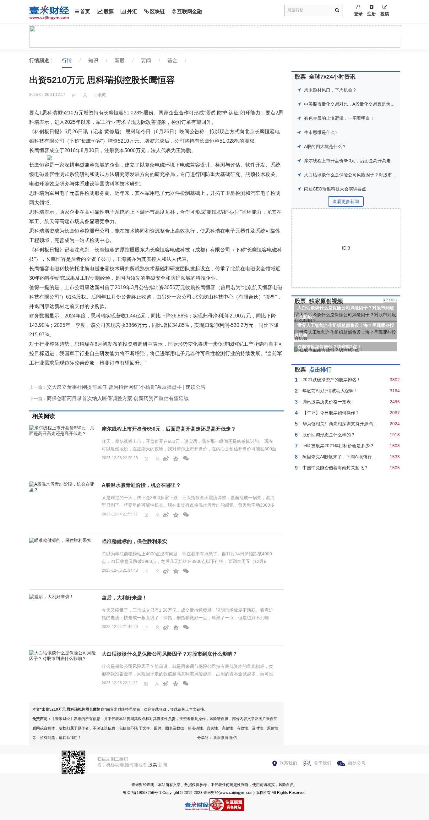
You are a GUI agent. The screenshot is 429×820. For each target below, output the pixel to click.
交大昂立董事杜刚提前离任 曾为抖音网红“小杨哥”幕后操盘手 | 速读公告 (126, 387)
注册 (371, 13)
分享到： (204, 737)
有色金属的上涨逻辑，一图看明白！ (339, 118)
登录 (358, 13)
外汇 (132, 11)
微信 (233, 737)
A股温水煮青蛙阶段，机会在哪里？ (141, 485)
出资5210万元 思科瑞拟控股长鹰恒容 (73, 709)
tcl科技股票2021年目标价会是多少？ (338, 445)
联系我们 (288, 763)
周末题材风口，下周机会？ (330, 89)
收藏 (102, 95)
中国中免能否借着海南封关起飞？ (335, 467)
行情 (67, 60)
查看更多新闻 (346, 201)
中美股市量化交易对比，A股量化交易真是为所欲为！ (356, 104)
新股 (120, 60)
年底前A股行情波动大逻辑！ (330, 390)
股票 (109, 11)
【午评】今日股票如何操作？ (331, 412)
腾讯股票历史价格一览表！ (328, 401)
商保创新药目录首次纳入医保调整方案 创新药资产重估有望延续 (118, 398)
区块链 (157, 11)
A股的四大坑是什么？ (325, 146)
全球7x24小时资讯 (332, 77)
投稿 (384, 13)
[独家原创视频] (390, 301)
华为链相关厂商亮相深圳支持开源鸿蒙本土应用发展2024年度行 (364, 423)
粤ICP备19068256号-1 (142, 792)
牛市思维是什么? (320, 132)
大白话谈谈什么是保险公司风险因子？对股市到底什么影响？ (169, 654)
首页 (85, 11)
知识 (93, 60)
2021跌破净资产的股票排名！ (331, 379)
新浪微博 (220, 737)
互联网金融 (189, 11)
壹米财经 (211, 792)
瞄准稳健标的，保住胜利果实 (134, 541)
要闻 (146, 60)
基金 (172, 60)
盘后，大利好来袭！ (124, 597)
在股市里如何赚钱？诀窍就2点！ (329, 346)
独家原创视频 (326, 301)
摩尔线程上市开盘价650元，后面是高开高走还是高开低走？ (169, 429)
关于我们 (322, 763)
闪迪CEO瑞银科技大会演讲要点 (335, 188)
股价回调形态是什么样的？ (328, 434)
